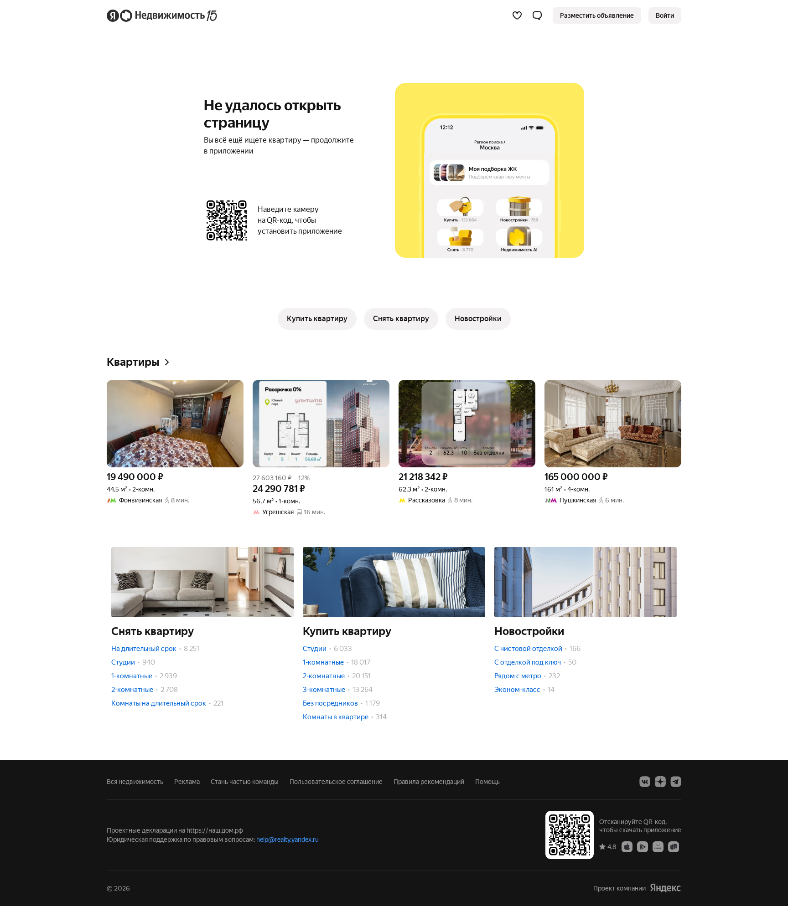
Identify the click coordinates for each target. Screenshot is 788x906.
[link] (664, 15)
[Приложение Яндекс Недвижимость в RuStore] (673, 846)
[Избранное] (517, 15)
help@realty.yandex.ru (287, 839)
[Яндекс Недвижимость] (162, 15)
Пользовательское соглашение (336, 781)
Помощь (487, 781)
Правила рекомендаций (429, 781)
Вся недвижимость (135, 781)
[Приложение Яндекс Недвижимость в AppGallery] (658, 846)
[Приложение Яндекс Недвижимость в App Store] (627, 846)
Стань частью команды (245, 781)
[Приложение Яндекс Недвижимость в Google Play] (642, 846)
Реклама (187, 781)
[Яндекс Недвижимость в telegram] (675, 781)
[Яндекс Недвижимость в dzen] (660, 781)
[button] (537, 15)
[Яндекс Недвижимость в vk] (644, 781)
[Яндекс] (665, 888)
